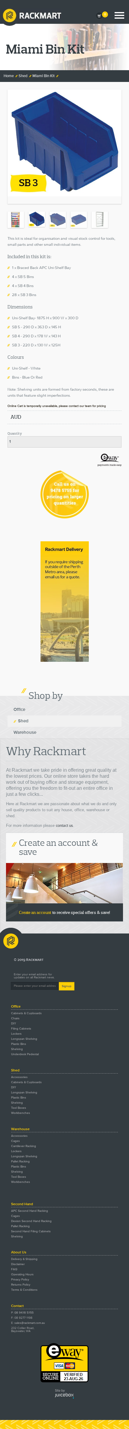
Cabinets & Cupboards (26, 1013)
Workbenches (20, 1113)
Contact (17, 1306)
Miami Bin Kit (43, 76)
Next (117, 245)
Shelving (17, 1049)
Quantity (15, 434)
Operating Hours (22, 1274)
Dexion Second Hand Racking (31, 1221)
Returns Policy (20, 1284)
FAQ (14, 1269)
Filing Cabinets (21, 1028)
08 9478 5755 (24, 1312)
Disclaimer (18, 1264)
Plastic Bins (18, 1044)
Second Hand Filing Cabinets (31, 1231)
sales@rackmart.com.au (29, 1322)
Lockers (16, 1033)
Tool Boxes (18, 1107)
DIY (13, 1023)
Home (9, 76)
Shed (23, 76)
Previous (12, 245)
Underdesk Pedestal (25, 1054)
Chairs (15, 1018)
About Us (18, 1252)
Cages (15, 1141)
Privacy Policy (20, 1279)
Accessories (19, 1077)
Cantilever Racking (23, 1146)
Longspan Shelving (24, 1038)
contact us (64, 826)
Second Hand (22, 1204)
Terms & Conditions (24, 1289)
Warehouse (25, 732)
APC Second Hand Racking (29, 1210)
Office (19, 709)
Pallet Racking (20, 1161)
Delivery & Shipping (24, 1259)
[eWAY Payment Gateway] (64, 1381)
